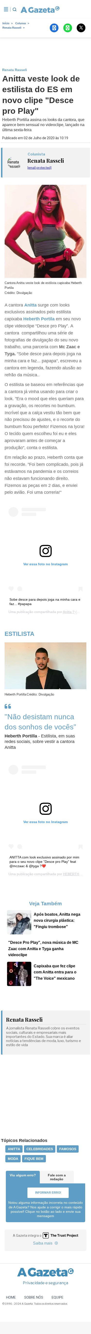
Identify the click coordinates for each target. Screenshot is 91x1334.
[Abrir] (6, 9)
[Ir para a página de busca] (14, 9)
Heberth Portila (39, 318)
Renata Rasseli (11, 27)
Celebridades (39, 1149)
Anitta (31, 305)
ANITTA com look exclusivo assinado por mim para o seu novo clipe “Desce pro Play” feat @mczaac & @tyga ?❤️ (44, 861)
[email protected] (39, 168)
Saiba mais (43, 1243)
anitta (14, 1149)
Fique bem (34, 1159)
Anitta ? (68, 612)
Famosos (67, 1149)
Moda (13, 1159)
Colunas (20, 23)
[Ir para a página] (39, 9)
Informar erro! (48, 1192)
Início (5, 23)
